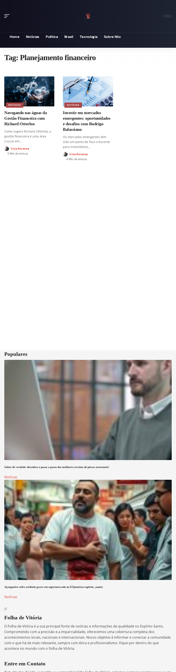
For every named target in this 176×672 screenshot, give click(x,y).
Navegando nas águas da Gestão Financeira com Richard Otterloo (25, 118)
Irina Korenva (20, 148)
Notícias (14, 105)
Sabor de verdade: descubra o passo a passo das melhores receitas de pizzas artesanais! (56, 467)
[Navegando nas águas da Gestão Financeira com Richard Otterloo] (29, 91)
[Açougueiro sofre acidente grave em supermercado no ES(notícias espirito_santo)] (88, 530)
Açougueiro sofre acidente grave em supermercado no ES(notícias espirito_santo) (53, 587)
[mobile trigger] (8, 16)
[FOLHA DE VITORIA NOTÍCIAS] (88, 15)
